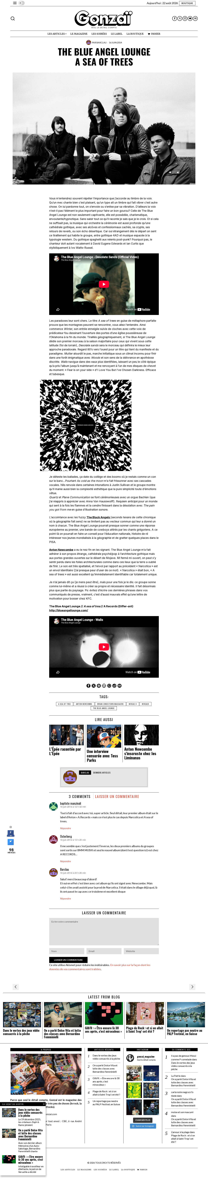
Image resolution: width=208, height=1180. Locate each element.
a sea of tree (64, 704)
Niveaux (145, 704)
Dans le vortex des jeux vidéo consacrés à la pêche (21, 1032)
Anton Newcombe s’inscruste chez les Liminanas (140, 753)
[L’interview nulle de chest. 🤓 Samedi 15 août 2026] (134, 1073)
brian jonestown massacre (110, 704)
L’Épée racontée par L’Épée (65, 751)
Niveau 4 (133, 704)
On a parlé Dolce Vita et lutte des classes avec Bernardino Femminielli (62, 1034)
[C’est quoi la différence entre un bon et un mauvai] (151, 1073)
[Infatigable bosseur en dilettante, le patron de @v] (151, 1107)
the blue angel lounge (104, 708)
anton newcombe (84, 704)
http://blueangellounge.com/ (68, 610)
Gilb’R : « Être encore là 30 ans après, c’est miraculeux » (103, 1029)
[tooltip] (174, 18)
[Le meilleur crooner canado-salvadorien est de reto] (134, 1107)
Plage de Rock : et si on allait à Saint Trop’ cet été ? (144, 1029)
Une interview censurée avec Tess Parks (102, 755)
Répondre (65, 828)
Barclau (101, 42)
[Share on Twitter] (11, 844)
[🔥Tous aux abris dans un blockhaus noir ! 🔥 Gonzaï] (134, 1090)
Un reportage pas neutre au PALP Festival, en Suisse (184, 1032)
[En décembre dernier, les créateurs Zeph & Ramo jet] (151, 1090)
